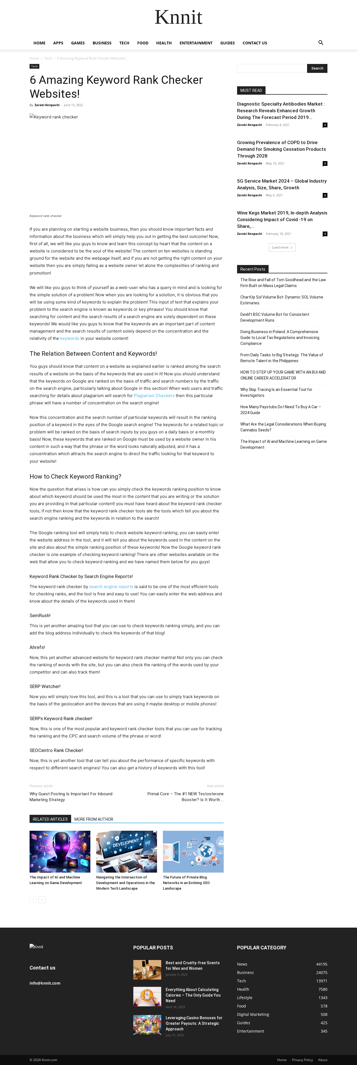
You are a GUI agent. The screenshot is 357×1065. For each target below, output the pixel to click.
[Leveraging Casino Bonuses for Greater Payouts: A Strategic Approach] (147, 1025)
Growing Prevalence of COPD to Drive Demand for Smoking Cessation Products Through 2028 (281, 149)
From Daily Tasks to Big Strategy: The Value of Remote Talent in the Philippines (281, 358)
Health (164, 43)
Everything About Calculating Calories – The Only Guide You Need (193, 995)
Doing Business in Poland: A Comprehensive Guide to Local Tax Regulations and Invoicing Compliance (279, 337)
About (322, 1059)
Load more (280, 247)
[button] (320, 43)
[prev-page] (33, 899)
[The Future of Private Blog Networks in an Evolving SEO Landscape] (193, 852)
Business (102, 43)
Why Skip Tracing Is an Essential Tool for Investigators (276, 392)
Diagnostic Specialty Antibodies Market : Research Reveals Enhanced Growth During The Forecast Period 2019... (281, 110)
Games (78, 43)
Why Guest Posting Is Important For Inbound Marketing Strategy (71, 796)
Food (142, 43)
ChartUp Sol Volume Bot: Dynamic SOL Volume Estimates (281, 300)
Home (39, 43)
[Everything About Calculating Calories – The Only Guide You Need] (147, 996)
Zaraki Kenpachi (47, 105)
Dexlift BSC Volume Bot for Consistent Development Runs (274, 317)
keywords (69, 338)
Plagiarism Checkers (154, 395)
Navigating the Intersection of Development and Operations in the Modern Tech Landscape (125, 882)
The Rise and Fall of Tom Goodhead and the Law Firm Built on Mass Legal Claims (283, 283)
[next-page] (41, 899)
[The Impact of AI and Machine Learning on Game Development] (60, 852)
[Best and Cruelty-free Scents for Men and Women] (147, 970)
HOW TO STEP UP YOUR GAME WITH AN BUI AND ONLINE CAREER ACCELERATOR (283, 375)
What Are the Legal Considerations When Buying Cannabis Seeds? (283, 427)
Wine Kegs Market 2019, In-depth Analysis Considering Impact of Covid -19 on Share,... (282, 219)
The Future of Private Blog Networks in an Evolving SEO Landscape (186, 882)
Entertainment (196, 43)
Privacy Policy (302, 1059)
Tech (124, 43)
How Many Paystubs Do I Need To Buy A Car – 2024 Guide (280, 410)
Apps (58, 43)
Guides (227, 43)
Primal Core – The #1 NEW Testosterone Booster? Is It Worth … (186, 796)
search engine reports (111, 586)
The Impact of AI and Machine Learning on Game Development (283, 444)
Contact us (255, 43)
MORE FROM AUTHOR (93, 819)
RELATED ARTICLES (50, 819)
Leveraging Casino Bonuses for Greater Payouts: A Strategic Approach (194, 1023)
